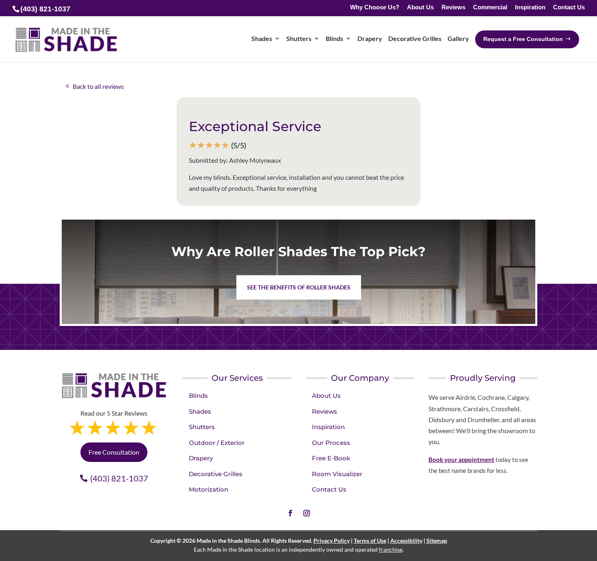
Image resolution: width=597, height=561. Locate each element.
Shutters (298, 38)
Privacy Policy (332, 540)
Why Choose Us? (374, 7)
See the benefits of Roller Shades (298, 287)
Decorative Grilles (414, 38)
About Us (420, 7)
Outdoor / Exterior (216, 443)
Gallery (458, 38)
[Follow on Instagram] (306, 513)
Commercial (490, 7)
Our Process (331, 443)
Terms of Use (370, 540)
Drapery (369, 38)
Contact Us (569, 7)
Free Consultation (114, 452)
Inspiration (530, 7)
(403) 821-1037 (119, 478)
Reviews (453, 7)
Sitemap (436, 540)
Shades (261, 38)
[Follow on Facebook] (290, 513)
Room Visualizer (337, 474)
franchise (390, 549)
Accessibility (406, 540)
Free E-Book (331, 458)
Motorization (208, 489)
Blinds (334, 38)
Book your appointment (461, 459)
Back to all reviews (98, 86)
